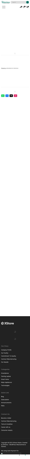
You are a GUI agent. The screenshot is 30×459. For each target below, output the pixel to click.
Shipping (3, 68)
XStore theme (17, 442)
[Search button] (27, 2)
